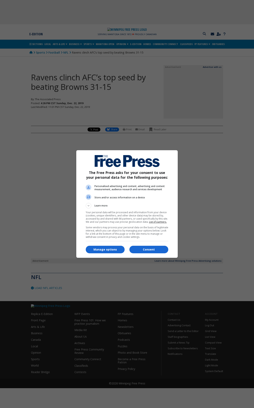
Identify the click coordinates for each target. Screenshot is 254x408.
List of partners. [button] (158, 222)
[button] (127, 205)
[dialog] (127, 204)
